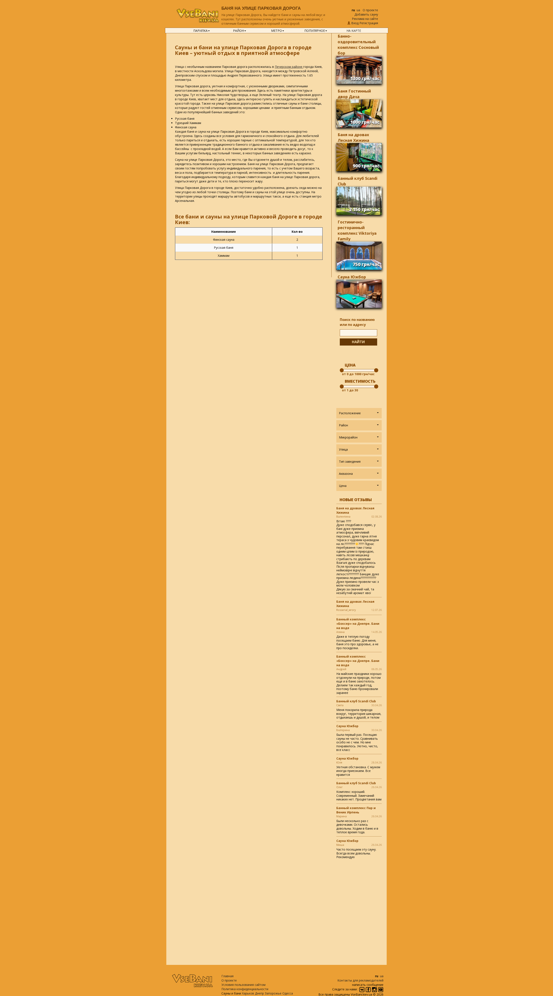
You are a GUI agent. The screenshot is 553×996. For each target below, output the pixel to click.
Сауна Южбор (352, 276)
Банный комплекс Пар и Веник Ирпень (356, 810)
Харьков (248, 993)
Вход (355, 23)
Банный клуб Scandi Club (356, 701)
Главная (227, 976)
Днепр (259, 993)
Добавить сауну (366, 14)
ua (358, 10)
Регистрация (368, 23)
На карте (353, 31)
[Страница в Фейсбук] (368, 989)
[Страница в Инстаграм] (375, 989)
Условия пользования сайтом (243, 985)
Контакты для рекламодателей (360, 980)
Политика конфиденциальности (244, 989)
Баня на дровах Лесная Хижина (355, 510)
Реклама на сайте (365, 19)
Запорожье (273, 993)
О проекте (370, 10)
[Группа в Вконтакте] (362, 989)
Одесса (287, 993)
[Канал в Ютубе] (380, 989)
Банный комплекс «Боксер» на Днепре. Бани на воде (357, 623)
